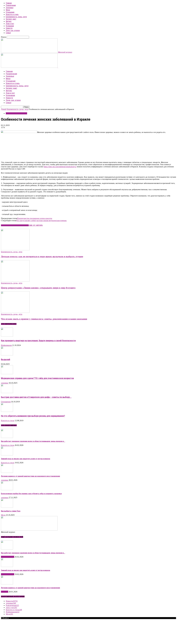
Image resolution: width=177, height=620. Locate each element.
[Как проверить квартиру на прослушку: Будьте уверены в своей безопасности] (7, 336)
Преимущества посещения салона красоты (34, 218)
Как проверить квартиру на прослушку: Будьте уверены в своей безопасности (38, 340)
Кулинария (10, 26)
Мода (8, 10)
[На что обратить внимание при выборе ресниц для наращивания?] (7, 411)
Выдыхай (5, 359)
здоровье (4, 383)
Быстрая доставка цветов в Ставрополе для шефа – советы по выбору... (36, 397)
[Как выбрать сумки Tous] (7, 507)
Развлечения (11, 5)
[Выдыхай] (7, 355)
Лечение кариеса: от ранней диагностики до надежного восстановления (30, 476)
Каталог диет (11, 19)
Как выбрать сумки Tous (10, 511)
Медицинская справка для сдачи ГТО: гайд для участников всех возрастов (37, 378)
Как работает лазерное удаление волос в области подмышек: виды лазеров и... (33, 441)
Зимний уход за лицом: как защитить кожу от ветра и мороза (25, 459)
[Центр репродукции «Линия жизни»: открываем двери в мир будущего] (15, 281)
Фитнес (9, 21)
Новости (9, 28)
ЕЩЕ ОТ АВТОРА (36, 225)
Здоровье (9, 7)
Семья (8, 33)
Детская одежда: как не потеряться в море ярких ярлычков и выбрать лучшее (42, 256)
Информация (6, 345)
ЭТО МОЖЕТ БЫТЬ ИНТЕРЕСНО (15, 225)
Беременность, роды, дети (16, 17)
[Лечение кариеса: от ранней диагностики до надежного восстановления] (7, 472)
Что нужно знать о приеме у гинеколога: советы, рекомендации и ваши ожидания (44, 319)
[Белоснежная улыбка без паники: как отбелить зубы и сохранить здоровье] (7, 490)
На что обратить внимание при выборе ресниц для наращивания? (33, 416)
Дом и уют (10, 23)
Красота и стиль (12, 14)
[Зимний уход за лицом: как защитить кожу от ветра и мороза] (7, 455)
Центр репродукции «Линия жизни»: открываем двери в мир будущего (38, 287)
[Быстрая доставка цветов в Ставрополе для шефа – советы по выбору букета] (7, 392)
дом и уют (11, 608)
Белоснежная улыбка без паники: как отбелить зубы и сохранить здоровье (31, 494)
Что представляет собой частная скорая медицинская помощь (41, 220)
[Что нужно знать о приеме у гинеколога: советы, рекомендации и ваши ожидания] (15, 312)
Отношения (10, 12)
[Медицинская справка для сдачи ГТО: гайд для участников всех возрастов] (7, 373)
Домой (4, 109)
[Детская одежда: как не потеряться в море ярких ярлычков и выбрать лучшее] (15, 250)
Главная (9, 3)
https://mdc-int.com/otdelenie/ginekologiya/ (60, 167)
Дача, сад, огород (13, 30)
